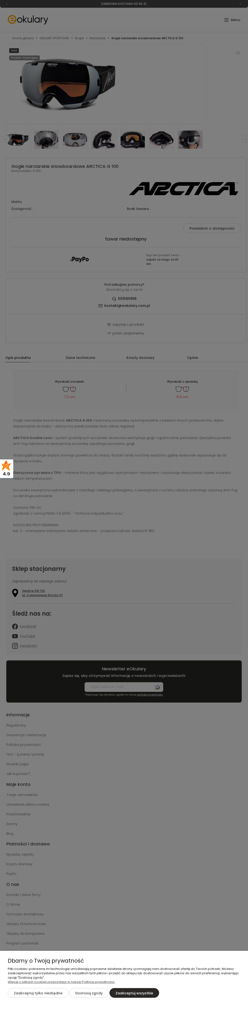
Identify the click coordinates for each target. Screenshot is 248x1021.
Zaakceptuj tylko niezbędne (38, 993)
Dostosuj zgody (89, 993)
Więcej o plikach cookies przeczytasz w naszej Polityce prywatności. (61, 982)
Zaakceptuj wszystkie (134, 993)
